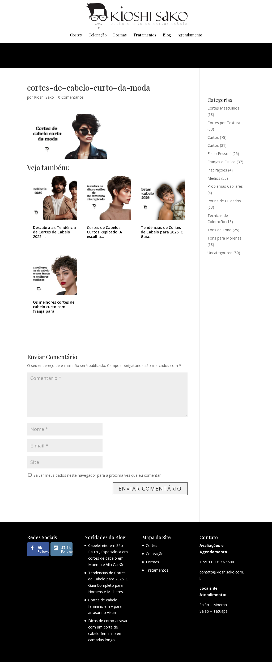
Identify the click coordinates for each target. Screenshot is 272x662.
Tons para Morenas (224, 238)
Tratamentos (144, 35)
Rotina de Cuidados (224, 200)
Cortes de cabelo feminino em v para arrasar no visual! (105, 606)
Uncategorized (219, 252)
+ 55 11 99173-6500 (216, 561)
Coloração (97, 35)
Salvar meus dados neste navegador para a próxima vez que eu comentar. (97, 475)
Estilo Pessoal (219, 153)
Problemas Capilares (225, 186)
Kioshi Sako (44, 97)
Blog (167, 35)
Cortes (76, 35)
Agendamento (190, 35)
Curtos (213, 137)
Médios (213, 178)
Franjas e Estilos (221, 161)
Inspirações (217, 170)
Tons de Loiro (219, 229)
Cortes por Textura (223, 122)
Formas (120, 35)
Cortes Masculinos (223, 108)
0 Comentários (71, 97)
